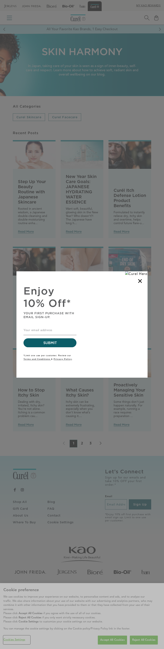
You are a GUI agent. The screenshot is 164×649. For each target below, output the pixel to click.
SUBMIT (50, 342)
